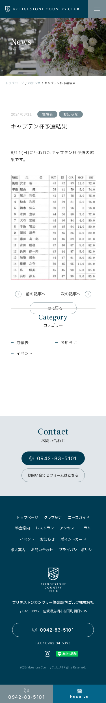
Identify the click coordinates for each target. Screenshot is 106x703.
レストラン (45, 528)
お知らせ (34, 83)
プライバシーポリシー (77, 550)
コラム (85, 528)
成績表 (22, 343)
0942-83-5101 (57, 458)
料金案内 (22, 528)
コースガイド (79, 518)
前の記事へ (36, 294)
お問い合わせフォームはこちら (53, 475)
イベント (24, 354)
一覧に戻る (53, 308)
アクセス (67, 528)
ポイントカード (73, 539)
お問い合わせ (42, 550)
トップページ (14, 83)
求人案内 (18, 550)
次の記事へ (71, 294)
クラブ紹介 (53, 518)
